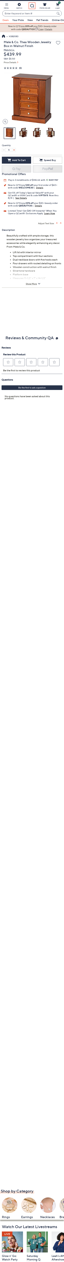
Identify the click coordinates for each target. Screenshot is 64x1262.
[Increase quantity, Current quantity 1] (14, 150)
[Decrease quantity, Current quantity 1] (4, 150)
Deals (5, 20)
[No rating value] (11, 68)
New (30, 20)
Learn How (49, 213)
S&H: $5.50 (9, 58)
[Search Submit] (59, 13)
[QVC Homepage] (3, 36)
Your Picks (18, 20)
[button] (6, 6)
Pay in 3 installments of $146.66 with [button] (27, 180)
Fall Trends (42, 20)
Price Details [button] (10, 62)
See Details (21, 198)
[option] (32, 28)
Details (39, 187)
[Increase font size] (57, 223)
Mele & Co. (9, 50)
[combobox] (28, 13)
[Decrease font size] (61, 223)
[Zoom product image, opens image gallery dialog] (4, 121)
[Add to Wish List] (58, 43)
